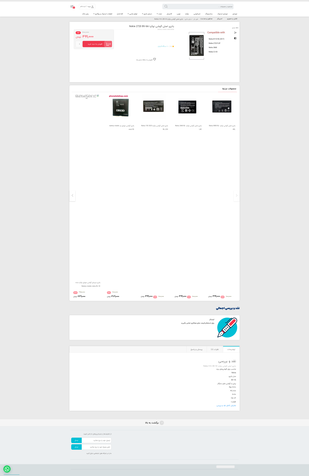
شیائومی (197, 13)
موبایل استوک (222, 13)
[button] (7, 469)
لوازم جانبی (133, 13)
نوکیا (187, 13)
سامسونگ (209, 13)
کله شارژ (120, 13)
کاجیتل (169, 13)
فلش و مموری (232, 18)
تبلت (160, 13)
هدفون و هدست (206, 18)
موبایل (234, 13)
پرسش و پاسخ (196, 349)
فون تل (195, 19)
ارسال (76, 440)
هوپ (178, 13)
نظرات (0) (215, 349)
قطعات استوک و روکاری (103, 13)
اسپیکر (219, 18)
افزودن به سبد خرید (95, 43)
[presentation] (237, 195)
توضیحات (231, 349)
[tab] (231, 349)
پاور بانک (85, 13)
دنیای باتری (148, 13)
